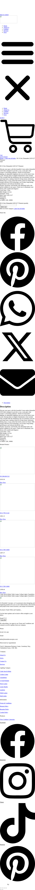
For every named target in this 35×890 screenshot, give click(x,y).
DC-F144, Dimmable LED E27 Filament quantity (14, 203)
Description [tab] (7, 402)
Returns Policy (4, 706)
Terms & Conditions (5, 703)
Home (5, 26)
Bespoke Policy (4, 709)
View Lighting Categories (7, 719)
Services (6, 31)
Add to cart (3, 207)
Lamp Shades (4, 687)
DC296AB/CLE (5, 476)
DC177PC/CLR (4, 513)
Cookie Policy (4, 712)
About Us (6, 27)
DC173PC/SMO (5, 550)
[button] (17, 70)
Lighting (6, 29)
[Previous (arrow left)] (0, 889)
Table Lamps (3, 693)
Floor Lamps (3, 683)
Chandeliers (3, 677)
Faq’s (5, 32)
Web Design (3, 884)
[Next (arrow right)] (2, 889)
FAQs (1, 658)
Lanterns (2, 690)
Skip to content (4, 14)
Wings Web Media (14, 884)
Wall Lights (3, 696)
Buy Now (3, 482)
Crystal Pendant (4, 680)
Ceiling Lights (4, 674)
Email (2, 618)
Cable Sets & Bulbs (10, 158)
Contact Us (3, 661)
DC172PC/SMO (5, 586)
